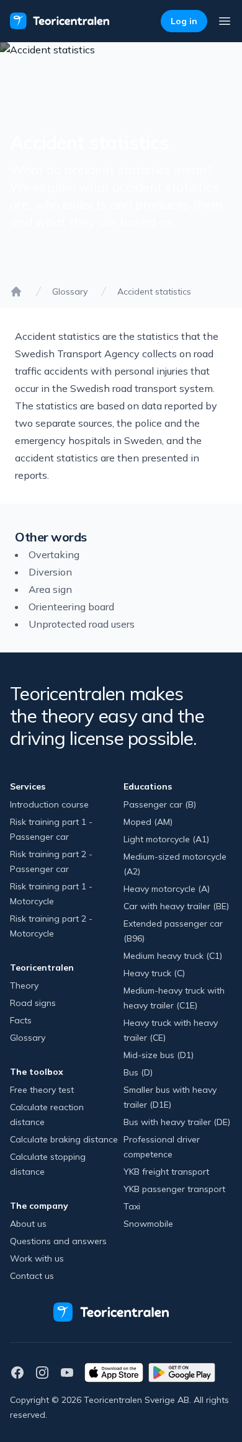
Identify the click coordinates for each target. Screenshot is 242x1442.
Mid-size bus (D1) (158, 1055)
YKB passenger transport (174, 1189)
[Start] (16, 291)
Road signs (33, 1002)
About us (28, 1223)
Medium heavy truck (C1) (172, 955)
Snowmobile (148, 1223)
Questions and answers (58, 1241)
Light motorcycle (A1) (166, 839)
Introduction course (49, 804)
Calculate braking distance (64, 1139)
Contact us (32, 1275)
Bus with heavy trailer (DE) (176, 1122)
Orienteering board (71, 606)
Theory (24, 985)
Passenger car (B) (159, 804)
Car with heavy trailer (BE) (176, 906)
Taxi (131, 1206)
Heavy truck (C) (154, 973)
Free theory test (42, 1089)
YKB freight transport (166, 1171)
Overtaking (54, 554)
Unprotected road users (82, 624)
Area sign (50, 589)
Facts (21, 1020)
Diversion (50, 572)
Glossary (69, 291)
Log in (184, 21)
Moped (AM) (148, 821)
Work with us (37, 1258)
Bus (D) (138, 1072)
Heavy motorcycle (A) (166, 888)
